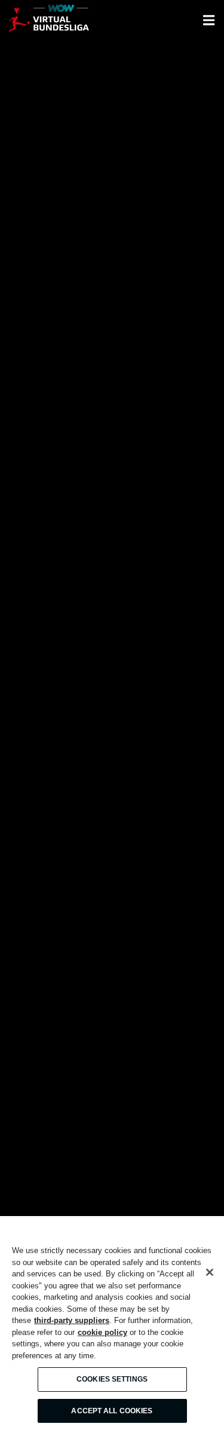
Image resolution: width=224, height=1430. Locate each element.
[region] (112, 1323)
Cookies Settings (112, 1379)
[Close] (210, 1272)
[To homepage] (49, 20)
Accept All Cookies (111, 1411)
